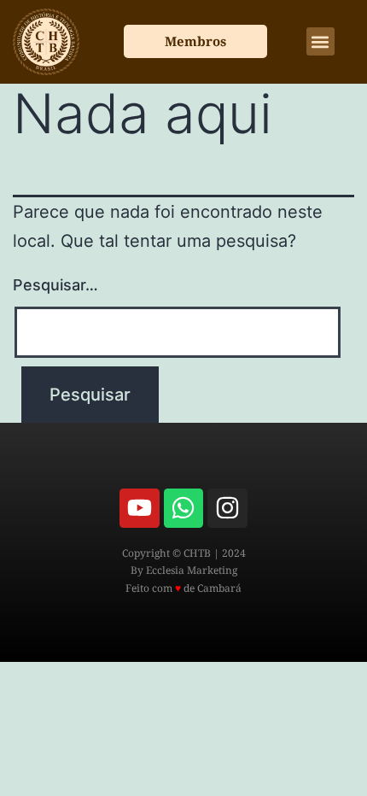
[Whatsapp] (183, 508)
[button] (320, 41)
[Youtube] (139, 508)
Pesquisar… (55, 285)
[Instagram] (227, 508)
